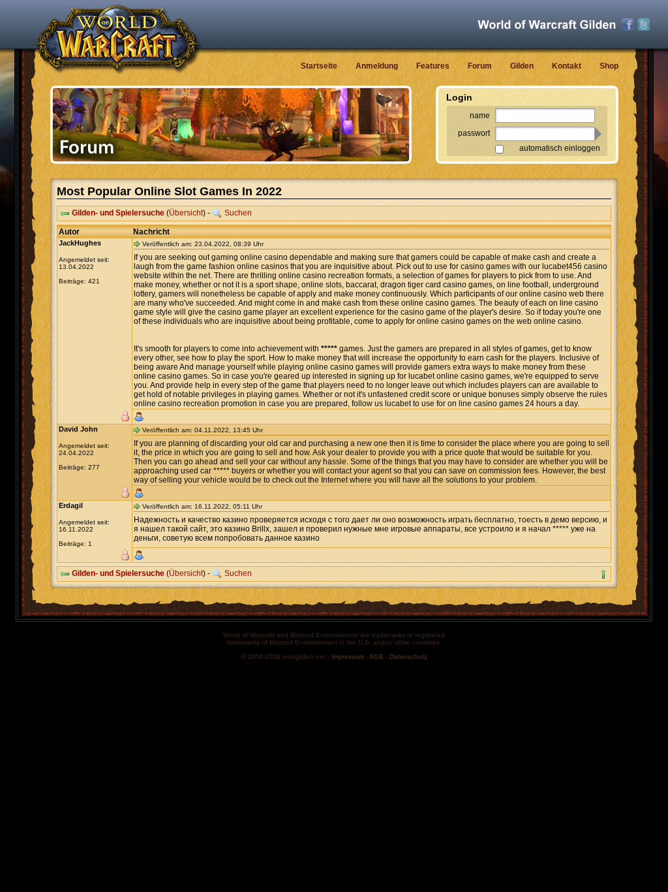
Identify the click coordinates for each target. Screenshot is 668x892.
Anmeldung (377, 66)
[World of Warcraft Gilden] (547, 24)
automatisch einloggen (559, 148)
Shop (609, 66)
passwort (474, 133)
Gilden (522, 66)
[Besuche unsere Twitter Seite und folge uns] (643, 24)
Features (432, 66)
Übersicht (186, 212)
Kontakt (566, 66)
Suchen (238, 212)
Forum (480, 66)
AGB (376, 656)
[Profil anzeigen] (139, 416)
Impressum (347, 656)
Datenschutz (408, 656)
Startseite (319, 66)
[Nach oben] (603, 574)
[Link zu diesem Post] (137, 243)
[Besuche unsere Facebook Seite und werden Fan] (627, 24)
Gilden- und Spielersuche (118, 212)
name (480, 115)
